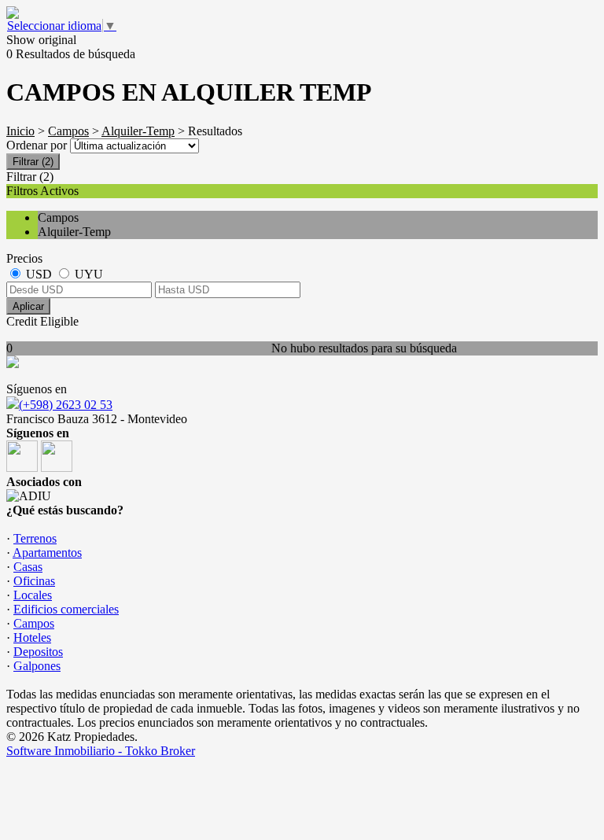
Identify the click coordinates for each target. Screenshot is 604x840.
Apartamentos (47, 552)
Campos (68, 131)
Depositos (38, 651)
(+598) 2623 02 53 (65, 404)
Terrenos (35, 538)
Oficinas (34, 581)
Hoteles (32, 637)
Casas (27, 566)
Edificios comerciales (66, 609)
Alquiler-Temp (138, 131)
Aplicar (28, 306)
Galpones (37, 665)
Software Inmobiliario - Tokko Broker (100, 750)
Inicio (20, 131)
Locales (32, 595)
